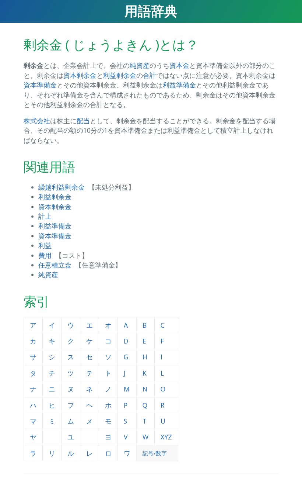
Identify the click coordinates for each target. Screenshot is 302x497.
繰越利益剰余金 (61, 187)
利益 (45, 245)
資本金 (179, 65)
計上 (45, 216)
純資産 (140, 65)
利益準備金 (179, 84)
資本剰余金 (79, 75)
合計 (149, 75)
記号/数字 (155, 453)
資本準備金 (40, 84)
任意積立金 (54, 264)
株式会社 (37, 120)
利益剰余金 (119, 75)
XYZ (166, 436)
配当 (83, 120)
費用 (45, 255)
